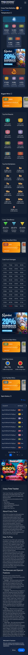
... (15, 454)
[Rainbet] (14, 58)
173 (17, 454)
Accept (21, 650)
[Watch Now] (17, 8)
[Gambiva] (14, 470)
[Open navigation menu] (25, 3)
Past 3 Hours (6, 10)
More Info (6, 105)
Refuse (14, 650)
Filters (24, 400)
